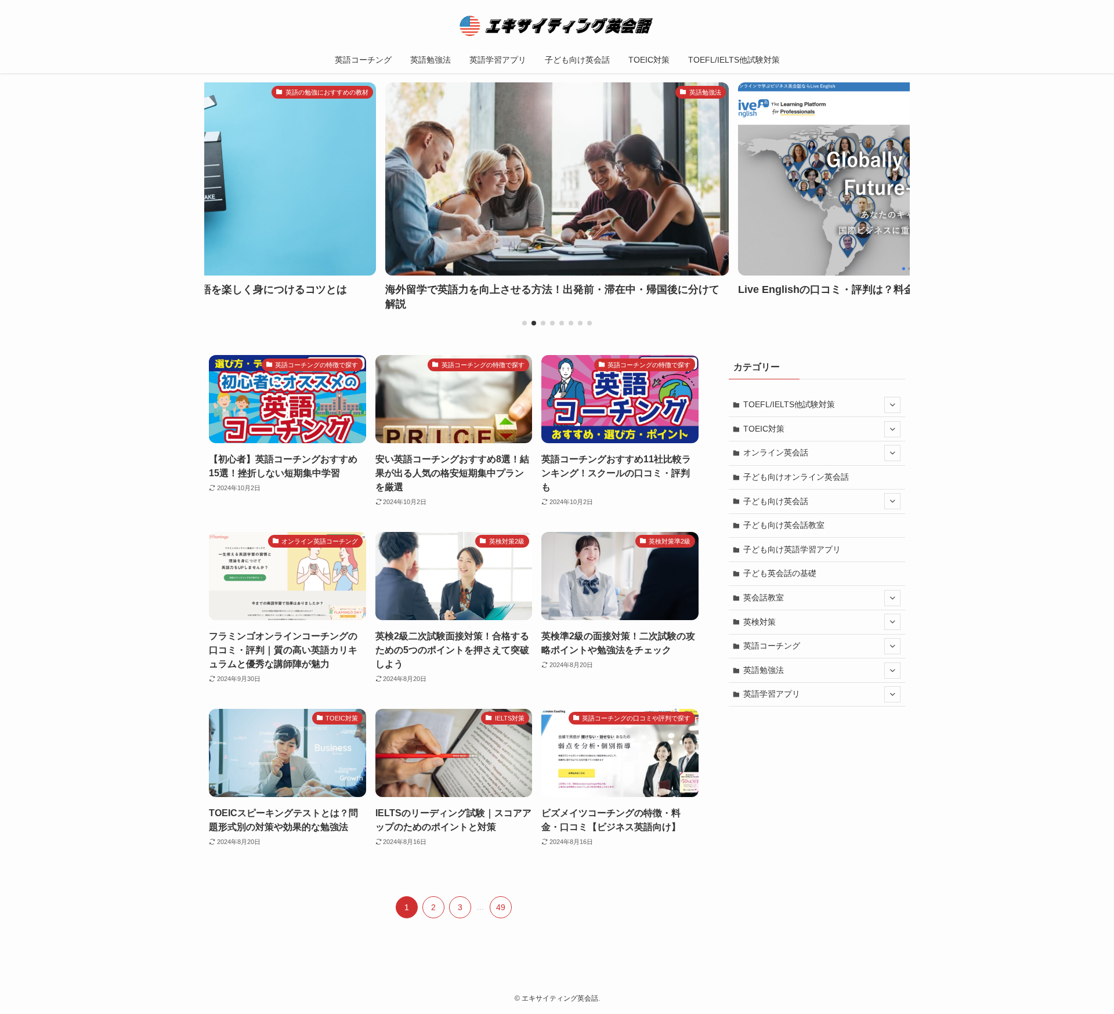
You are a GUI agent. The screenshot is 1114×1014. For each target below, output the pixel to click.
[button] (524, 323)
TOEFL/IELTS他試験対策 (789, 404)
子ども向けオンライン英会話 (796, 476)
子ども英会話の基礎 (779, 573)
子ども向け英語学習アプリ (792, 549)
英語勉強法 (763, 670)
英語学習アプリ (771, 693)
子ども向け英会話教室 (783, 525)
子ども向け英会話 (775, 501)
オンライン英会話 (775, 452)
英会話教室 (763, 597)
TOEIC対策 (763, 428)
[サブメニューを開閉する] (892, 405)
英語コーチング (771, 645)
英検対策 (759, 621)
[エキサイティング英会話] (557, 25)
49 (500, 907)
